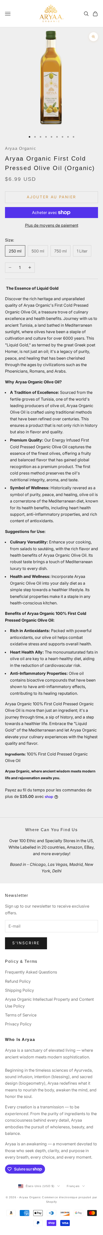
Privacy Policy (18, 1023)
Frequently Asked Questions (31, 972)
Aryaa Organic (20, 148)
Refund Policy (18, 981)
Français (73, 1186)
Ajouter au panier (51, 197)
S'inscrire (26, 943)
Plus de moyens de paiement (51, 225)
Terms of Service (20, 1014)
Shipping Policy (19, 990)
